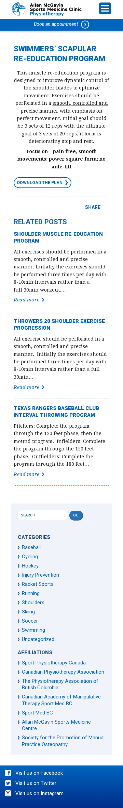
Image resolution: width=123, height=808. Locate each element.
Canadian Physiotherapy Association (63, 672)
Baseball (31, 547)
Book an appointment (57, 24)
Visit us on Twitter (35, 783)
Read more (26, 300)
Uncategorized (38, 639)
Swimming (33, 630)
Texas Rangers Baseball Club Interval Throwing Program (56, 411)
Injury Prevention (40, 575)
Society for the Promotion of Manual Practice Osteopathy (63, 741)
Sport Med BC (37, 713)
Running (31, 593)
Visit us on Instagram (39, 793)
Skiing (28, 612)
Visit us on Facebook (39, 773)
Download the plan (40, 182)
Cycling (30, 557)
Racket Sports (38, 584)
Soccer (30, 621)
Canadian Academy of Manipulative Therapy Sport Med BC (61, 700)
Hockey (30, 566)
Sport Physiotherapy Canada (54, 663)
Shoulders (33, 602)
